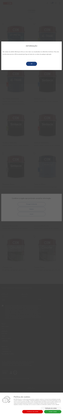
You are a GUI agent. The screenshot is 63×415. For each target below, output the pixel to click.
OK (31, 64)
